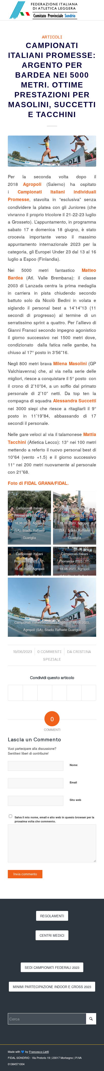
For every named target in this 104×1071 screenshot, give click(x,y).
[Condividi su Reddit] (74, 692)
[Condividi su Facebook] (15, 692)
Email (73, 782)
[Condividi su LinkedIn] (59, 692)
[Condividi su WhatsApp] (45, 692)
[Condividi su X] (30, 692)
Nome (73, 765)
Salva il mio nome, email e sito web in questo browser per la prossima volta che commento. (54, 819)
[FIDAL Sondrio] (43, 10)
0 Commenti (49, 651)
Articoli (52, 36)
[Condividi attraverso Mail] (89, 692)
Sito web (75, 800)
